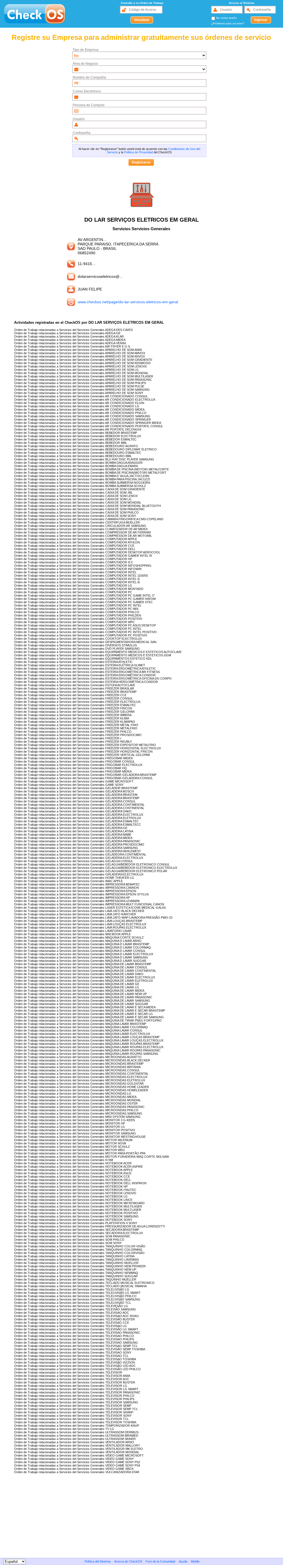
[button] (141, 20)
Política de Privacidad (138, 152)
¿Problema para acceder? (227, 23)
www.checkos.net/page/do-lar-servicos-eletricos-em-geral (128, 302)
